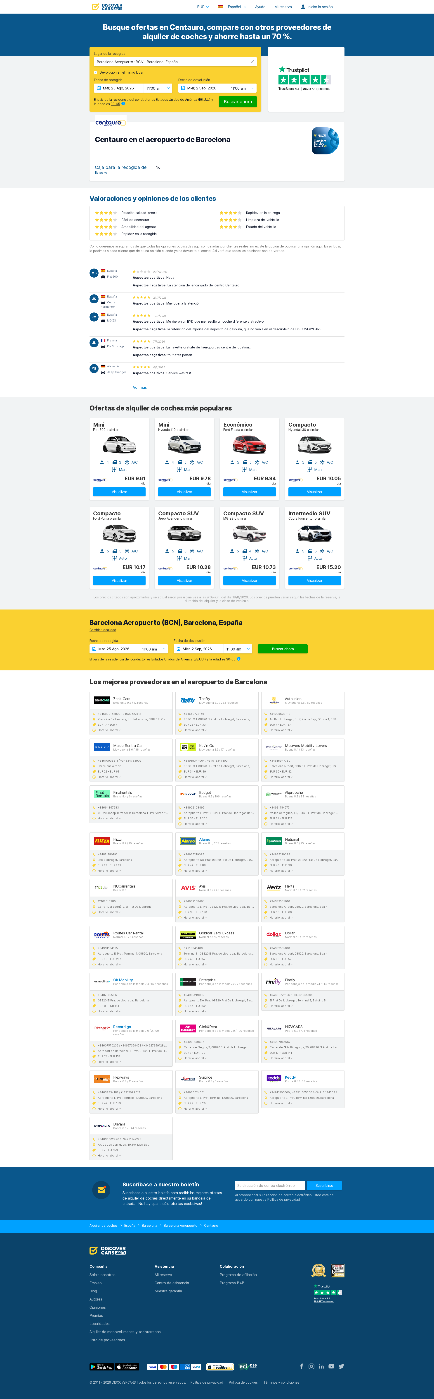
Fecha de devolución (194, 80)
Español (234, 7)
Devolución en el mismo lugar (122, 72)
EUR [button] (201, 7)
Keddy (290, 1077)
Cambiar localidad (103, 630)
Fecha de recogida (108, 80)
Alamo (204, 839)
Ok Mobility (123, 980)
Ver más (140, 387)
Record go (122, 1027)
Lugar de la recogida (109, 53)
